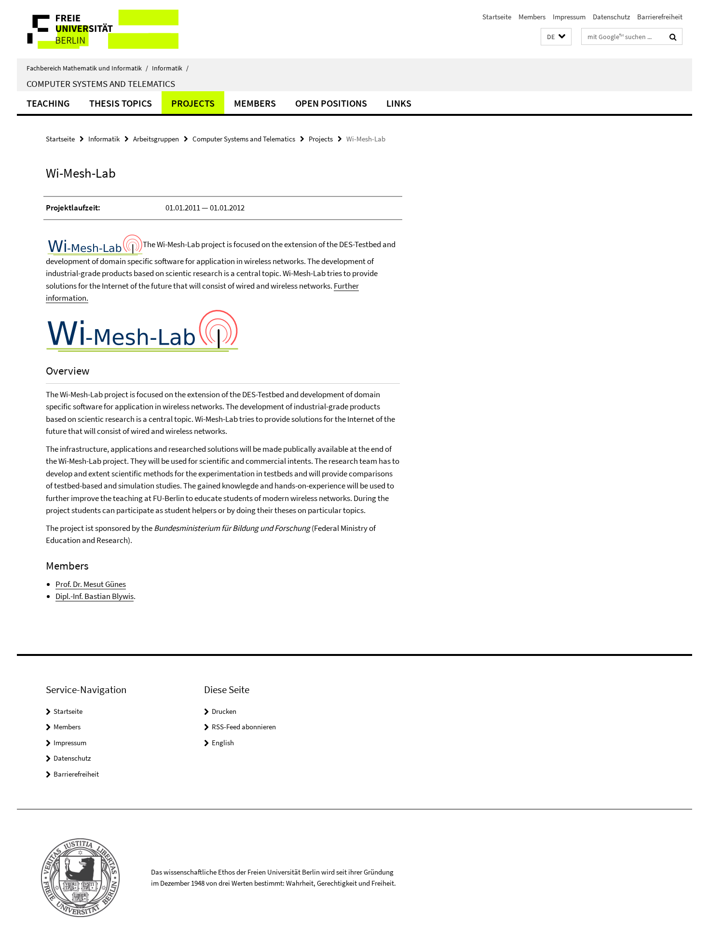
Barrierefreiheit (659, 16)
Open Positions (331, 103)
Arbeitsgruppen (156, 138)
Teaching (48, 103)
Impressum (569, 16)
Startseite (496, 16)
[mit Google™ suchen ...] (673, 36)
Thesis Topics (120, 103)
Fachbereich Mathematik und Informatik (87, 68)
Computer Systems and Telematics (101, 83)
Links (398, 103)
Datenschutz (611, 16)
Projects (193, 103)
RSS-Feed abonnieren (244, 726)
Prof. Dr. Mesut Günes (90, 584)
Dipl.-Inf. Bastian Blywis (94, 596)
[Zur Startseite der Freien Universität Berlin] (97, 29)
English (223, 742)
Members (531, 16)
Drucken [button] (224, 711)
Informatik (170, 68)
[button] (556, 37)
